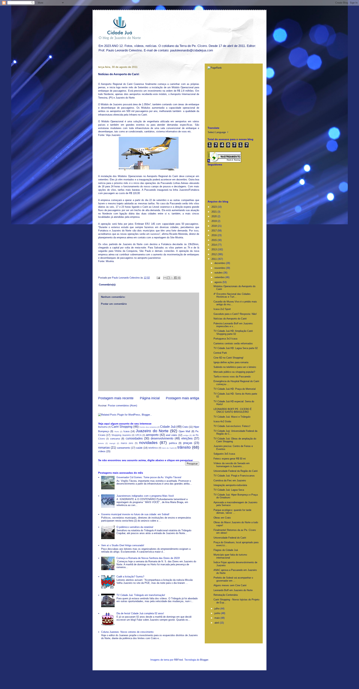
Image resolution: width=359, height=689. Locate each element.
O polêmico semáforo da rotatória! (134, 527)
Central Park (220, 352)
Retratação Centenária (226, 594)
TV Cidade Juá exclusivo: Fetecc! (232, 426)
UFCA (138, 435)
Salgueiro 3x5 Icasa (224, 453)
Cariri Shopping (121, 426)
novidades (148, 442)
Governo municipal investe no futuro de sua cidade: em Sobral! (135, 514)
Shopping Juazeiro (121, 435)
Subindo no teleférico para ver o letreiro (235, 367)
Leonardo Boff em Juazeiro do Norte (233, 590)
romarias (104, 447)
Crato (185, 426)
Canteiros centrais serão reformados (233, 343)
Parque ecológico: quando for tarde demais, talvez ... (232, 511)
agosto (218, 282)
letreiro (101, 443)
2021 (214, 211)
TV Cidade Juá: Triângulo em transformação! (140, 595)
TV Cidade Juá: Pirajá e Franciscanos (234, 475)
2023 (214, 206)
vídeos (101, 451)
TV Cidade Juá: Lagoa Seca (229, 489)
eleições (187, 438)
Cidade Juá (167, 426)
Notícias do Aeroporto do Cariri (230, 318)
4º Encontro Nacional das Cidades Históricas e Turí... (232, 295)
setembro (219, 277)
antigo (186, 435)
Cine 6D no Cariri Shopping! (228, 357)
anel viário (171, 435)
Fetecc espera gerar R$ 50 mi (230, 458)
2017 (214, 230)
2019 (214, 221)
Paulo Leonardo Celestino (126, 277)
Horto (116, 431)
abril (217, 622)
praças (187, 443)
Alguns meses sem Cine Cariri (230, 585)
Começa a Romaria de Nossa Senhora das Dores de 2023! (148, 558)
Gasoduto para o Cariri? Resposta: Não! (235, 314)
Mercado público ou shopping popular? (234, 371)
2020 (214, 216)
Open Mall (184, 431)
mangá (112, 443)
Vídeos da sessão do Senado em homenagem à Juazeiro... (232, 465)
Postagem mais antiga (182, 398)
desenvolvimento (162, 438)
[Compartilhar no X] (172, 278)
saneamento (123, 447)
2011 (214, 259)
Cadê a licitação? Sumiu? (130, 576)
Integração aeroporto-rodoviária (230, 485)
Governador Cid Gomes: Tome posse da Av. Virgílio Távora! (148, 477)
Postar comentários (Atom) (122, 405)
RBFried (178, 659)
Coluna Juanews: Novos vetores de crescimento (127, 631)
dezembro (220, 263)
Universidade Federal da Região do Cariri (236, 471)
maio (217, 617)
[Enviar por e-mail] (165, 278)
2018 (214, 225)
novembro (220, 268)
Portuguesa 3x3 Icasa (225, 338)
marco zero (127, 443)
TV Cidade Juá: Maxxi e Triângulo (232, 416)
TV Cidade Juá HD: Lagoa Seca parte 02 (236, 348)
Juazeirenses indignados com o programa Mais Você (145, 495)
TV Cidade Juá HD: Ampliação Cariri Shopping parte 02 (233, 332)
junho (217, 613)
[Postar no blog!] (168, 278)
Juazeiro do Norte (152, 431)
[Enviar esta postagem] (158, 277)
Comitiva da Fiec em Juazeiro (230, 480)
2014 (214, 244)
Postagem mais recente (116, 398)
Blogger (204, 659)
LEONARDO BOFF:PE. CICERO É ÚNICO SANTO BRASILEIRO (233, 410)
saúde (139, 447)
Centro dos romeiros (148, 427)
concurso (115, 438)
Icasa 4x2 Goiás (222, 421)
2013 (214, 249)
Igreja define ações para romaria (231, 362)
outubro (218, 272)
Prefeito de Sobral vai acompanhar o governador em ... (233, 579)
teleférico (153, 448)
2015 (214, 240)
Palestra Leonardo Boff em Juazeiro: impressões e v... (233, 325)
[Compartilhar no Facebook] (175, 278)
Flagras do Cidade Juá (226, 550)
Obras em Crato (222, 517)
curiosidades (134, 438)
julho (217, 608)
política (173, 443)
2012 (214, 254)
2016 (214, 235)
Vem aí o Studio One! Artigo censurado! (122, 545)
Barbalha (103, 427)
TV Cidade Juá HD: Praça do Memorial (235, 388)
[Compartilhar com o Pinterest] (179, 278)
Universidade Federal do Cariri (230, 537)
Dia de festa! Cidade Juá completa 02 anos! (140, 613)
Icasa (126, 431)
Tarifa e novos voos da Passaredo (232, 376)
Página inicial (150, 398)
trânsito (184, 447)
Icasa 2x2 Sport (222, 309)
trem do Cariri (168, 448)
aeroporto (152, 434)
